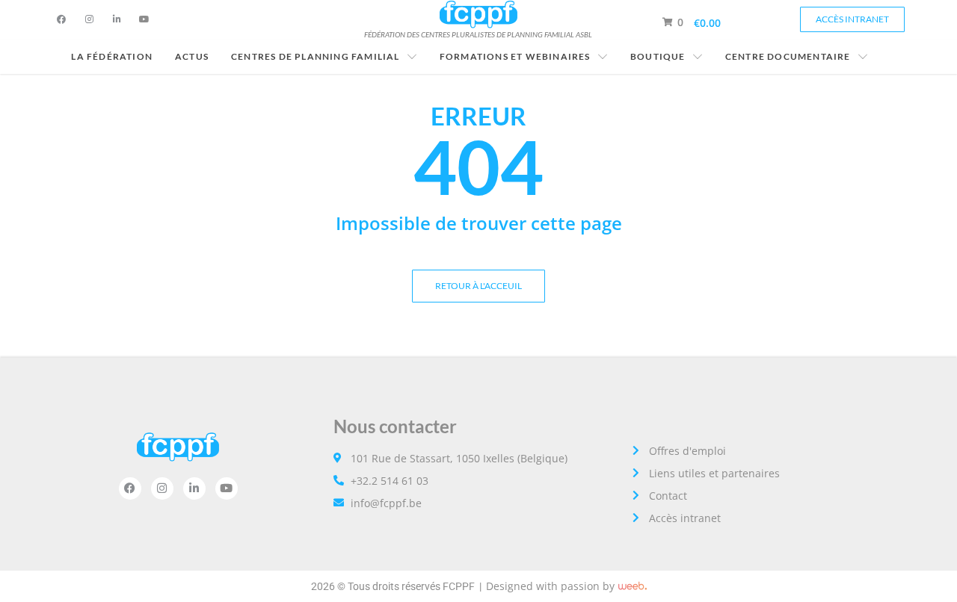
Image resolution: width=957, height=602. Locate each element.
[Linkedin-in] (117, 19)
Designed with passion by (550, 586)
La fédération (112, 56)
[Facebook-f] (61, 19)
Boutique (658, 56)
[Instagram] (89, 19)
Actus (192, 56)
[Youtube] (144, 19)
